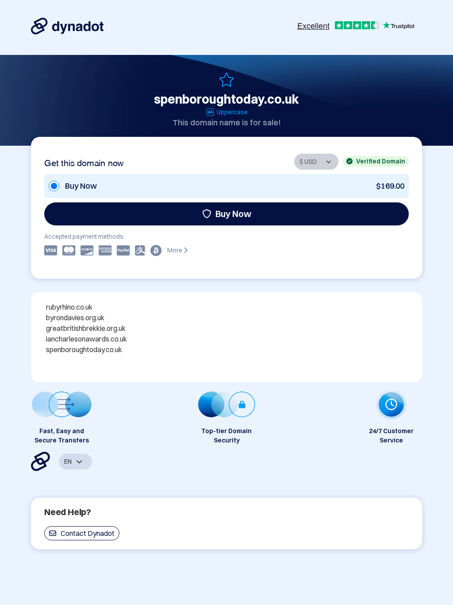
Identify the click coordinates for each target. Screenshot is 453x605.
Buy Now (233, 213)
